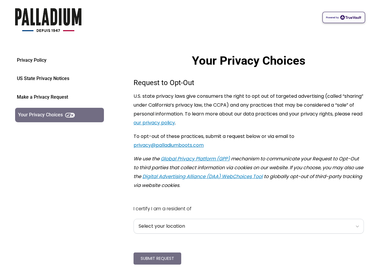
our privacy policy (154, 122)
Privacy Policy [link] (31, 60)
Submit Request (157, 258)
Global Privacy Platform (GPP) (195, 158)
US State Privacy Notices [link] (43, 78)
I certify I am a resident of (163, 208)
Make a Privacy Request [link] (42, 97)
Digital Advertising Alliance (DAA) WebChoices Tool (202, 176)
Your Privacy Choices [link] (40, 115)
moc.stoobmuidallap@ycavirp (169, 145)
